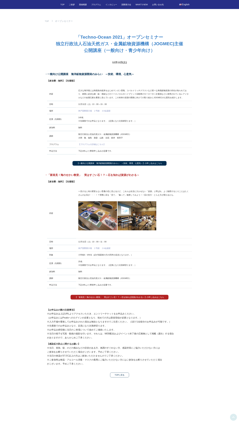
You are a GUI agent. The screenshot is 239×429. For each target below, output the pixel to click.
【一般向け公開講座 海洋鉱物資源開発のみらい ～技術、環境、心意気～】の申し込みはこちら (119, 163)
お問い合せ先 (158, 5)
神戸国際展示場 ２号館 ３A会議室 (94, 111)
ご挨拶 (72, 5)
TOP (62, 5)
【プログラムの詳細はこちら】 (91, 144)
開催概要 (83, 5)
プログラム (96, 5)
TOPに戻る (119, 375)
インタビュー (111, 5)
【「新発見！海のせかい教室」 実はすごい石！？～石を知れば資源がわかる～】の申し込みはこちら (119, 297)
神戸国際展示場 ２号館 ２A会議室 (94, 248)
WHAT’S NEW (142, 5)
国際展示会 (126, 5)
